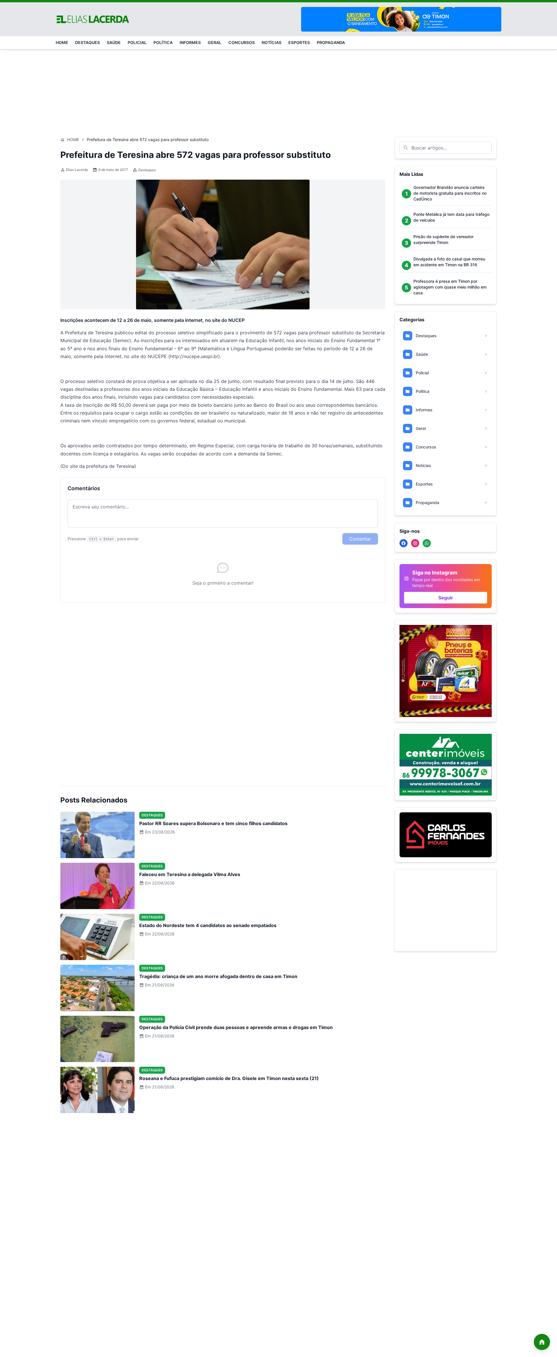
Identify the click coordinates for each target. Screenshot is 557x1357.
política (163, 42)
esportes (299, 42)
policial (137, 42)
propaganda (331, 42)
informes (190, 42)
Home (73, 139)
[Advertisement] (278, 90)
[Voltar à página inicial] (542, 1342)
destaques (87, 42)
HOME (62, 42)
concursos (241, 42)
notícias (271, 42)
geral (214, 42)
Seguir (445, 598)
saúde (114, 42)
